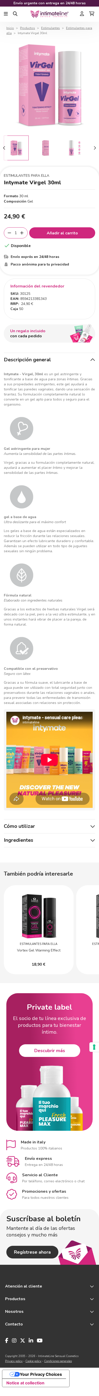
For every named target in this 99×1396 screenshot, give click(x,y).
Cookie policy (33, 1361)
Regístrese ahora (32, 1252)
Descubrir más (49, 1051)
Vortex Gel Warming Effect (38, 950)
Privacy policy (14, 1361)
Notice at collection (25, 1382)
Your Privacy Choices (41, 1374)
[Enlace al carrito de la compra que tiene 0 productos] (92, 14)
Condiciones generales (58, 1361)
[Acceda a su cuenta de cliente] (82, 14)
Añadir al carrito (62, 233)
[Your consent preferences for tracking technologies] (94, 1047)
